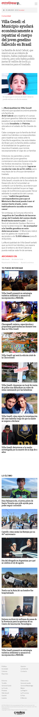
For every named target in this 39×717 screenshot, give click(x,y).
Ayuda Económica (27, 262)
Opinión (23, 666)
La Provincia (25, 693)
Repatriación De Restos (10, 262)
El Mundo (24, 698)
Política (4, 666)
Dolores (4, 681)
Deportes (5, 674)
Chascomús (24, 681)
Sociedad (21, 10)
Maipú (23, 688)
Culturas (4, 671)
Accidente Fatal (17, 259)
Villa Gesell (5, 259)
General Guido (6, 685)
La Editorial (24, 669)
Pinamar (4, 690)
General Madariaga (27, 685)
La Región (24, 690)
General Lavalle (26, 683)
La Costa (4, 688)
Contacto (24, 671)
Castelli (4, 695)
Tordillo (4, 683)
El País (23, 695)
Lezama (4, 698)
